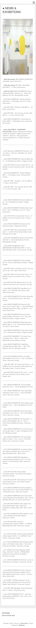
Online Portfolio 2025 (8, 615)
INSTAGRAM (6, 613)
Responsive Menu (34, 3)
